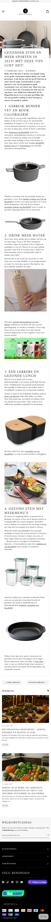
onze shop (39, 661)
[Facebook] (3, 882)
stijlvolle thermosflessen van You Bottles (21, 323)
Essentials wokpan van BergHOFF (17, 207)
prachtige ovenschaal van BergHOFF (21, 607)
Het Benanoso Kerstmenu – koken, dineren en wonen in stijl (24, 731)
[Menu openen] (5, 11)
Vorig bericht (12, 682)
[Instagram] (17, 882)
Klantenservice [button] (9, 849)
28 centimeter (25, 146)
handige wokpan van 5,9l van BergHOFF (25, 201)
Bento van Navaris (11, 396)
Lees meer (5, 744)
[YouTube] (22, 882)
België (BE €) (9, 904)
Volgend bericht (38, 682)
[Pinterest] (12, 882)
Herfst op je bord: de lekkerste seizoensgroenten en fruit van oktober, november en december (23, 791)
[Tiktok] (8, 882)
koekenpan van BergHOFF (19, 132)
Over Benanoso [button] (9, 863)
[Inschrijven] (47, 835)
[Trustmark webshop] (25, 893)
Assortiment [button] (8, 856)
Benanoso (8, 918)
